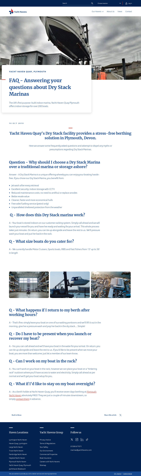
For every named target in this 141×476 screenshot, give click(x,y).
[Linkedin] (81, 439)
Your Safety (44, 447)
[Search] (92, 3)
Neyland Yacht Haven (17, 458)
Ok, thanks (117, 474)
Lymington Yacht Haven (18, 440)
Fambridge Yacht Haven (18, 454)
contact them (22, 399)
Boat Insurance (45, 458)
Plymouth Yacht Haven (17, 461)
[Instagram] (76, 439)
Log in (130, 3)
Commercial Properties (48, 454)
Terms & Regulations (47, 443)
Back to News (16, 415)
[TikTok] (87, 439)
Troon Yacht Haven (16, 450)
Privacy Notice (45, 440)
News (120, 11)
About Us (110, 11)
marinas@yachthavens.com (81, 450)
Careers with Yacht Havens (50, 461)
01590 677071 (76, 446)
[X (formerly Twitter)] (71, 439)
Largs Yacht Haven (16, 447)
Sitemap (43, 465)
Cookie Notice (127, 474)
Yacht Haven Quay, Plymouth (20, 465)
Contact (128, 11)
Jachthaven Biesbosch (17, 469)
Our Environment (46, 450)
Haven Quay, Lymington (18, 443)
